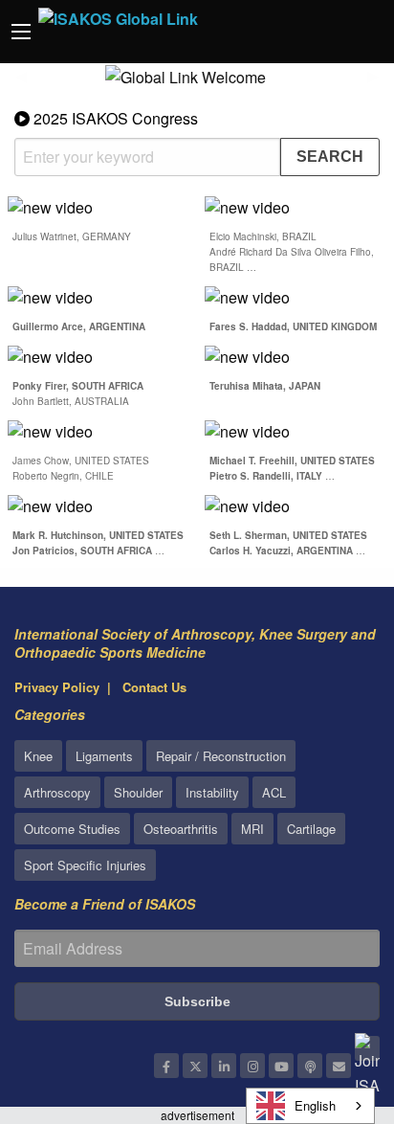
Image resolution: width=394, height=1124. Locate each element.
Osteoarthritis (180, 829)
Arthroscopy (57, 792)
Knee (38, 756)
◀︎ (28, 84)
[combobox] (310, 1106)
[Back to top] (332, 1004)
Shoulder (138, 792)
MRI (252, 829)
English (315, 1105)
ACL (274, 792)
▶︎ (380, 84)
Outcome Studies (72, 829)
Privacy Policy (56, 687)
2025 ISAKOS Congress (114, 118)
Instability (212, 792)
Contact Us (154, 687)
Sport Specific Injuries (85, 865)
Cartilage (311, 829)
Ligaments (104, 756)
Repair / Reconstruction (221, 756)
